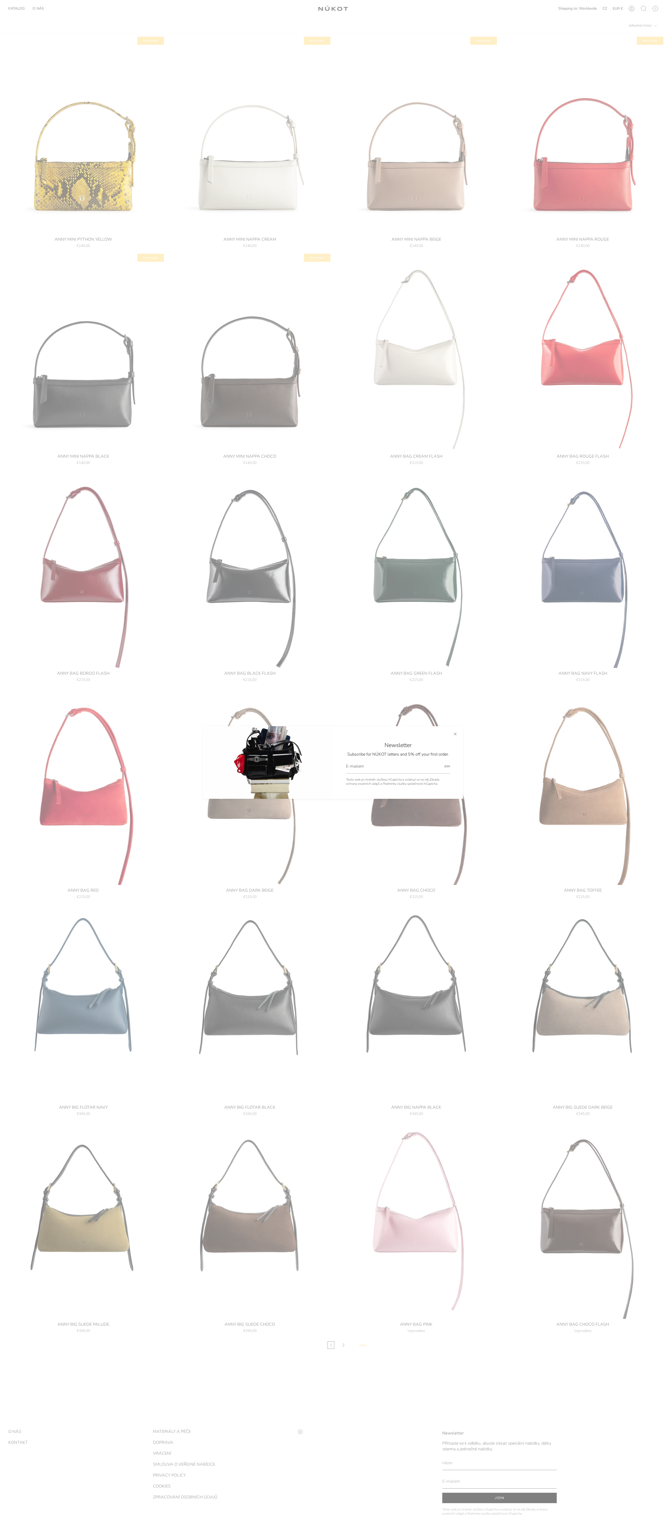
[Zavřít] (455, 734)
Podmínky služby (394, 784)
